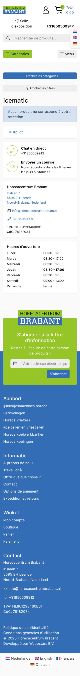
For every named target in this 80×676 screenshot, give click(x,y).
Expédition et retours (21, 498)
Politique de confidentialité (25, 627)
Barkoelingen (14, 413)
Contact (10, 484)
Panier (8, 534)
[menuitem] (75, 31)
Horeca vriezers (16, 420)
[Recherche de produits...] (8, 38)
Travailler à (12, 470)
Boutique (10, 527)
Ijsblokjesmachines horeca (25, 406)
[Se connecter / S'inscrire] (46, 10)
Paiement (11, 541)
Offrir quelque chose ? (22, 477)
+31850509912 (60, 26)
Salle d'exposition (21, 23)
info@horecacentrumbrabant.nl (34, 210)
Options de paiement (20, 491)
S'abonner (58, 374)
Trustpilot (15, 132)
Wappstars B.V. (41, 643)
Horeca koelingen (18, 441)
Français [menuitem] (67, 658)
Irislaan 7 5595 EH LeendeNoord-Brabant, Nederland (26, 197)
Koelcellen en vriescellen (23, 427)
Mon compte (14, 520)
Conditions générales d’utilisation (31, 633)
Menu (69, 54)
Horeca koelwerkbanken (23, 434)
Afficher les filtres (42, 88)
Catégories (19, 54)
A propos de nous (18, 463)
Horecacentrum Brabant (38, 638)
